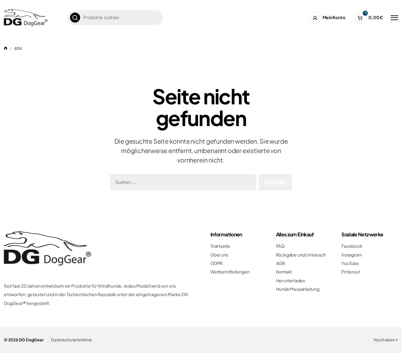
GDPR (216, 263)
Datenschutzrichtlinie (71, 339)
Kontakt (284, 271)
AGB (280, 263)
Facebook (351, 246)
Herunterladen (290, 280)
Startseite (220, 246)
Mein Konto (334, 17)
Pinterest (350, 271)
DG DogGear (31, 339)
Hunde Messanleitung (297, 289)
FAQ (280, 246)
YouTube (350, 263)
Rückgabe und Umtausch (301, 254)
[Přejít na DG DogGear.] (6, 48)
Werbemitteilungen (229, 271)
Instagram (351, 254)
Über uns (219, 254)
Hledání (75, 18)
